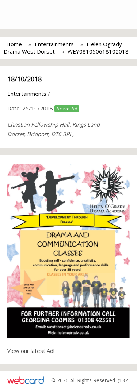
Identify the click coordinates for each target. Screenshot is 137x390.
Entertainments (54, 44)
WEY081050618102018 (98, 51)
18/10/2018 (24, 78)
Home (14, 44)
